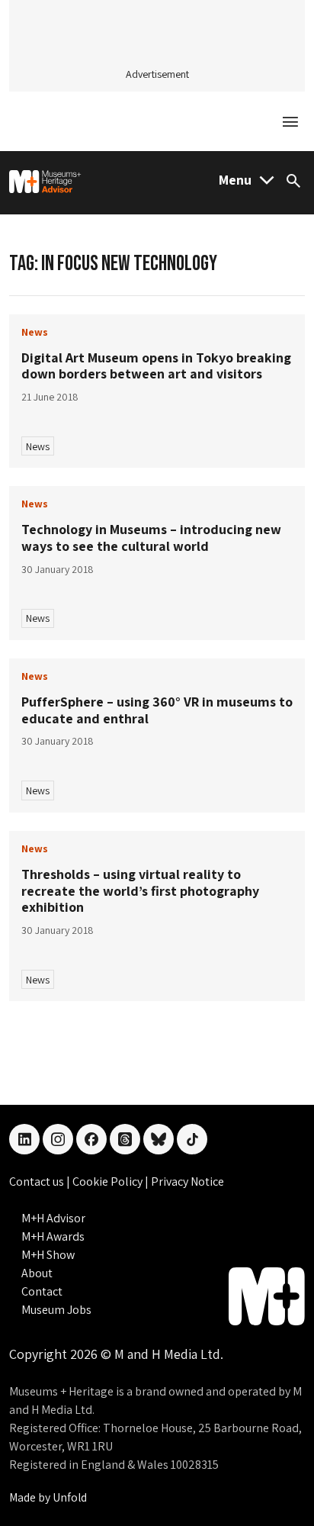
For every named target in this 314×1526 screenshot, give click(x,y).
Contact (41, 1291)
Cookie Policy (108, 1181)
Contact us (37, 1181)
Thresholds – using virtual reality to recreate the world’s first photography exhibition (140, 890)
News (38, 446)
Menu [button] (235, 179)
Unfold (70, 1497)
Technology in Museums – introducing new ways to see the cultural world (151, 537)
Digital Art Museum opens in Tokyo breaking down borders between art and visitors (156, 366)
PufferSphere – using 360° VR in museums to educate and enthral (157, 710)
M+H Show (48, 1255)
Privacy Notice (187, 1181)
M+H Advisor (53, 1218)
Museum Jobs (56, 1310)
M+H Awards (53, 1236)
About (37, 1273)
